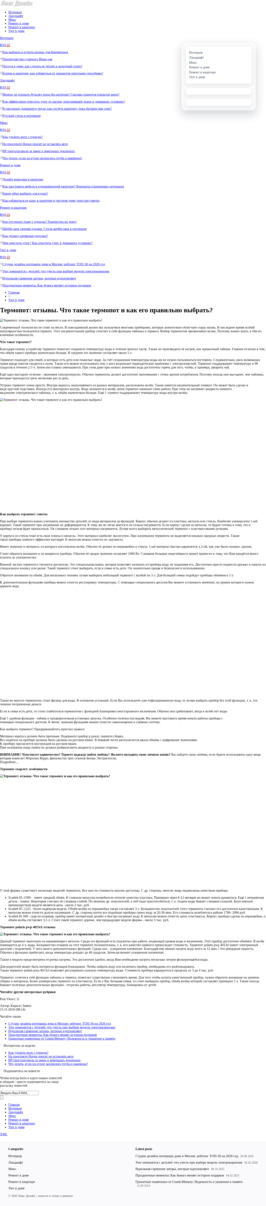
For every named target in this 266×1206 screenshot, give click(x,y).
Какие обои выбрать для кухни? (25, 193)
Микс (12, 19)
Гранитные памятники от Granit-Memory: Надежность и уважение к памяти (61, 1038)
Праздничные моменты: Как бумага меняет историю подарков (46, 285)
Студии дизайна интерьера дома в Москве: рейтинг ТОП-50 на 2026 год (53, 264)
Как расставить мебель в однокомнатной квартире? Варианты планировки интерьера (63, 186)
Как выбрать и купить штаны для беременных (35, 52)
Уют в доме (16, 31)
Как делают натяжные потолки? (25, 236)
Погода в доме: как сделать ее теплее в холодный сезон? (42, 66)
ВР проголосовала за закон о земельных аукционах (38, 151)
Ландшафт (15, 16)
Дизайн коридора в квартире (22, 179)
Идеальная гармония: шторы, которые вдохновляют (39, 278)
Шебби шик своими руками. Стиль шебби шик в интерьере (44, 229)
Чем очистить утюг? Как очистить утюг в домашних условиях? (47, 243)
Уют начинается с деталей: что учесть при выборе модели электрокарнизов (55, 271)
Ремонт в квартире (21, 27)
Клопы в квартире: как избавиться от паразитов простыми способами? (52, 73)
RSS (3, 45)
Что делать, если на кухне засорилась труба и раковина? (42, 158)
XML (3, 1134)
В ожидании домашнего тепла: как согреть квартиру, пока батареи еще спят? (57, 108)
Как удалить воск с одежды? (22, 137)
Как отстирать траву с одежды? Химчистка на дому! (39, 222)
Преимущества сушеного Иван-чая (27, 59)
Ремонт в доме (18, 23)
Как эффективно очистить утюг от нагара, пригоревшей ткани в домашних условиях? (63, 101)
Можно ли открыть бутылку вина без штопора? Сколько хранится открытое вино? (60, 94)
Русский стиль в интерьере (21, 115)
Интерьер (15, 12)
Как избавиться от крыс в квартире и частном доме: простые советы (51, 200)
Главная (14, 292)
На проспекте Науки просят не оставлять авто (35, 144)
